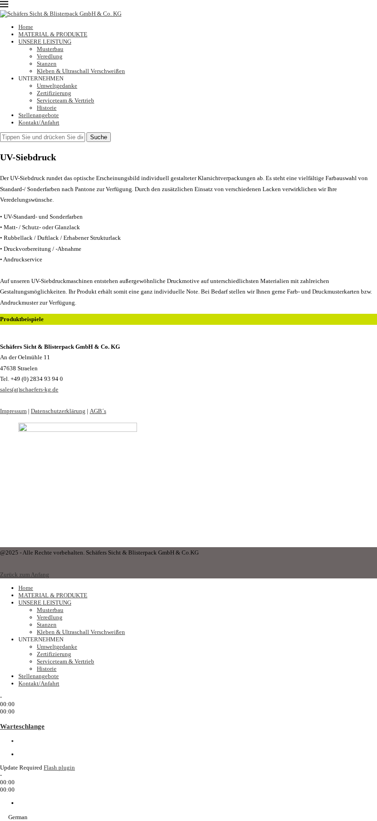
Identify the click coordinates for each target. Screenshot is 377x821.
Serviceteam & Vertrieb (65, 100)
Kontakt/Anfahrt (38, 122)
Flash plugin (59, 767)
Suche (98, 137)
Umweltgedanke (57, 85)
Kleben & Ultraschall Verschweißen (81, 71)
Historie (47, 107)
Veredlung (50, 56)
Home (25, 26)
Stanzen (47, 63)
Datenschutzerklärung (58, 411)
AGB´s (98, 411)
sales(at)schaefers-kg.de (29, 389)
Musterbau (50, 48)
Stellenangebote (38, 115)
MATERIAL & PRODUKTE (52, 34)
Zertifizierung (54, 93)
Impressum (13, 411)
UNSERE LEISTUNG (44, 41)
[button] (188, 817)
